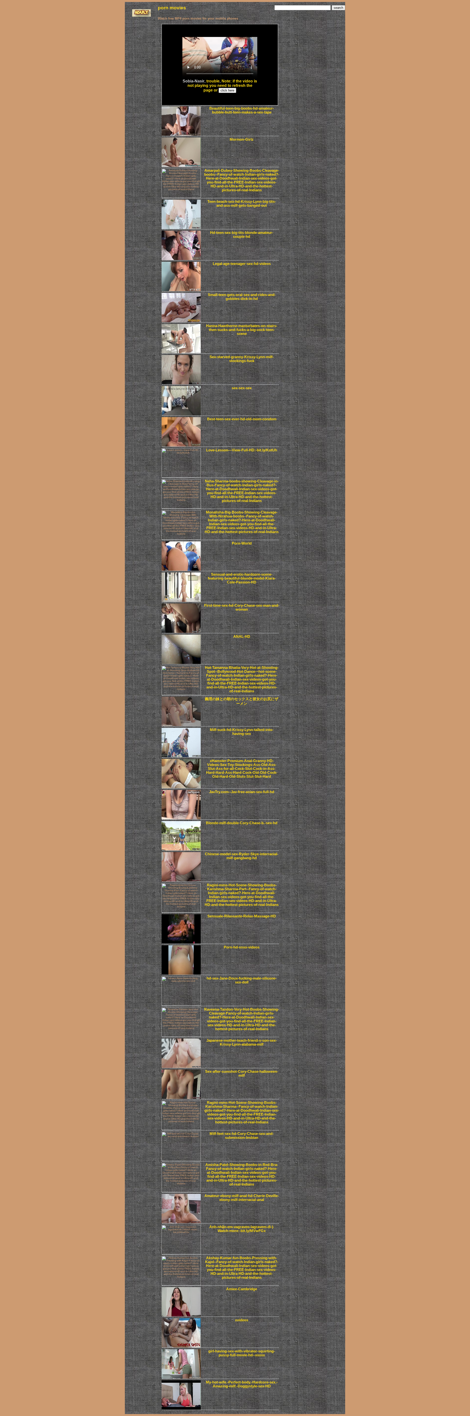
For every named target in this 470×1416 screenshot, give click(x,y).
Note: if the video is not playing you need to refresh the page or (222, 85)
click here (227, 90)
